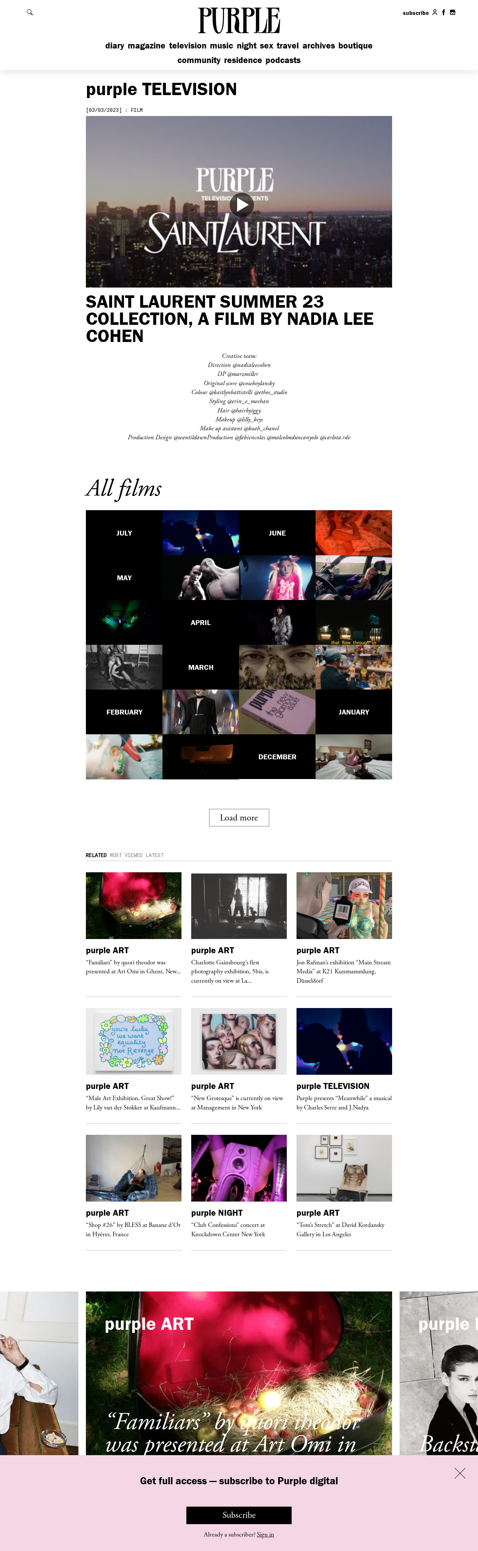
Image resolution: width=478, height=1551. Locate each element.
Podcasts (283, 59)
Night (247, 45)
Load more (239, 817)
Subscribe (239, 1515)
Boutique (355, 45)
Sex (266, 45)
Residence (243, 59)
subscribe (416, 13)
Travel (288, 45)
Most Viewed (126, 855)
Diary (114, 45)
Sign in (265, 1534)
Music (221, 45)
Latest (155, 855)
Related (96, 855)
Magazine (146, 45)
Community (199, 59)
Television (188, 45)
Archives (318, 45)
